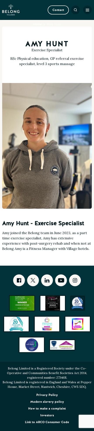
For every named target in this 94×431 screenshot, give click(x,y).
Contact (58, 10)
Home (37, 24)
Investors (47, 415)
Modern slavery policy (47, 402)
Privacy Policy (47, 395)
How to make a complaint (47, 408)
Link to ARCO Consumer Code (47, 422)
